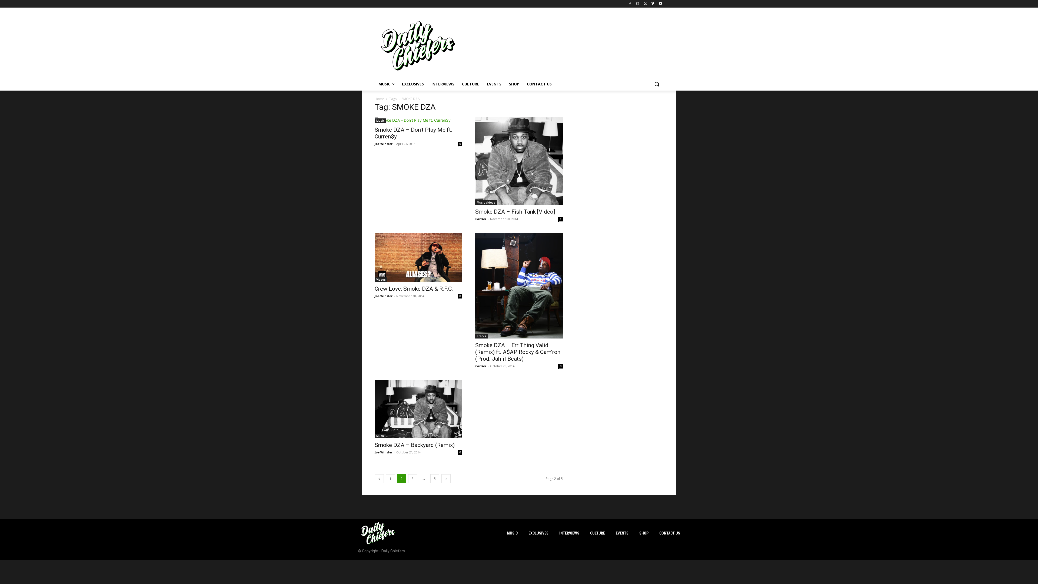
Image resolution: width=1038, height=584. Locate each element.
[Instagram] (638, 4)
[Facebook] (630, 4)
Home (379, 99)
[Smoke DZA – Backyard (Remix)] (418, 409)
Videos (381, 279)
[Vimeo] (653, 4)
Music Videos (486, 202)
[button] (656, 84)
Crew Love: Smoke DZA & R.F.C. (414, 289)
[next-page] (446, 478)
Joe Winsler (383, 144)
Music (380, 120)
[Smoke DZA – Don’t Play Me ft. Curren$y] (418, 120)
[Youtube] (660, 4)
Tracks (481, 336)
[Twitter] (645, 4)
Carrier (480, 219)
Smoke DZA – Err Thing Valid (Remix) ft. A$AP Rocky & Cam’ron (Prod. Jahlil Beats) (517, 352)
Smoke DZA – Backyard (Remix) (415, 445)
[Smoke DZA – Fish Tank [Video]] (519, 161)
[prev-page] (379, 478)
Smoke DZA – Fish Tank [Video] (515, 211)
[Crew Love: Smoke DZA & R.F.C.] (418, 257)
